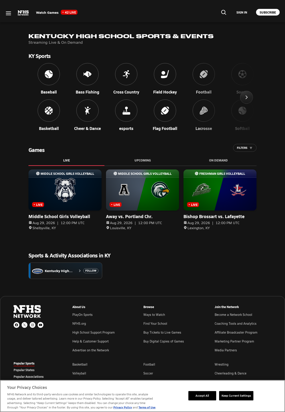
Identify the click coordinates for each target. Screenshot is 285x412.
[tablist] (36, 370)
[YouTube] (40, 325)
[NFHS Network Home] (23, 13)
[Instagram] (32, 325)
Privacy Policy (122, 407)
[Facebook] (16, 325)
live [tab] (66, 160)
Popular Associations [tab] (29, 376)
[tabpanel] (171, 373)
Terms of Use (146, 407)
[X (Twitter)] (24, 325)
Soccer (148, 373)
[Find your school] (224, 12)
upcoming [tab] (142, 160)
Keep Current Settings (236, 396)
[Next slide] (246, 97)
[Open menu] (8, 13)
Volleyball (79, 373)
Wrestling (221, 364)
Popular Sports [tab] (24, 363)
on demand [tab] (218, 160)
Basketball (80, 364)
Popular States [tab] (24, 369)
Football (149, 364)
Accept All (202, 396)
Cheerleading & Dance (230, 373)
